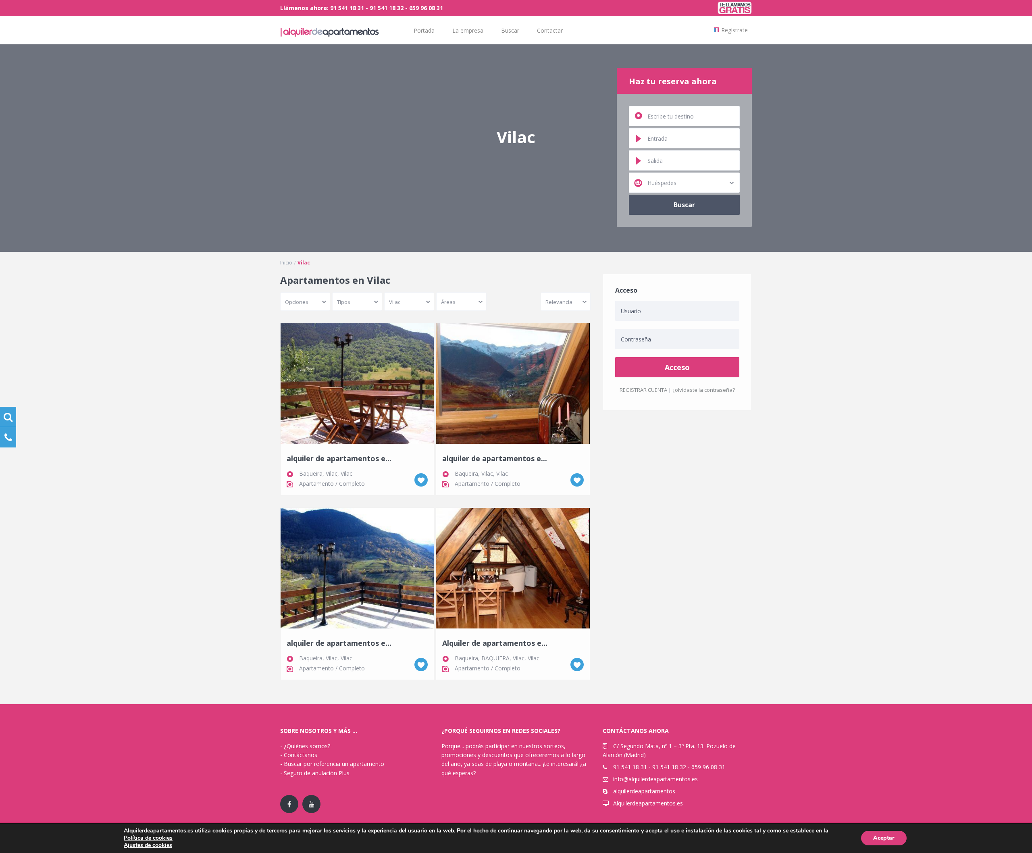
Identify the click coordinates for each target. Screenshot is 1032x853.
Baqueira (466, 658)
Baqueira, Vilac (318, 473)
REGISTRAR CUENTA (643, 389)
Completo (352, 483)
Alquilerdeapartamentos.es (648, 803)
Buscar (510, 30)
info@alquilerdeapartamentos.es (655, 779)
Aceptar (884, 838)
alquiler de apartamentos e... (339, 459)
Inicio (286, 262)
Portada (424, 30)
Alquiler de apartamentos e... (494, 643)
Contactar (550, 30)
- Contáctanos (298, 755)
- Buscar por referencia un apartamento (332, 764)
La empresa (467, 30)
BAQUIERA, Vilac (502, 658)
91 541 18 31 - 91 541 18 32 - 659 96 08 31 (669, 767)
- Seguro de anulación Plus (315, 773)
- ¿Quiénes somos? (305, 746)
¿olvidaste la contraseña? (703, 389)
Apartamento (316, 483)
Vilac (346, 473)
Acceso (677, 367)
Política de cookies (148, 838)
